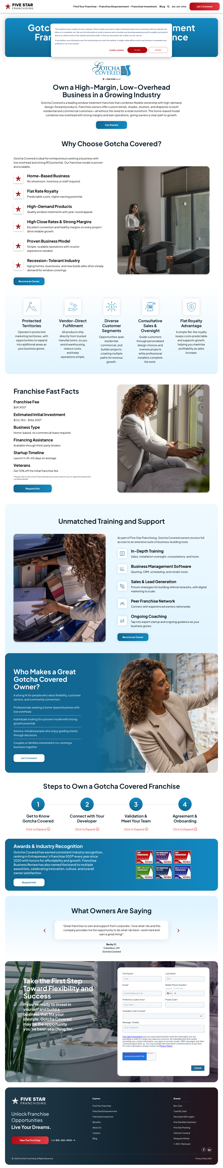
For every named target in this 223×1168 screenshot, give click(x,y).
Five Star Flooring (182, 1127)
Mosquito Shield (181, 1138)
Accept (137, 50)
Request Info (33, 488)
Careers (96, 1133)
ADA (210, 1158)
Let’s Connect (29, 758)
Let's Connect (205, 6)
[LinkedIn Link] (209, 1150)
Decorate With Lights (184, 1116)
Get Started (111, 124)
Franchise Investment (144, 6)
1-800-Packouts (182, 1143)
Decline (158, 50)
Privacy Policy (147, 35)
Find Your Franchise (85, 6)
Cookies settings (116, 50)
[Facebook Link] (204, 1150)
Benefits (97, 1122)
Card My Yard (180, 1111)
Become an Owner (29, 281)
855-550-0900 (64, 1140)
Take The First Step (30, 1140)
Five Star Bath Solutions (185, 1122)
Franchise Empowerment (114, 6)
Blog (162, 6)
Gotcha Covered (182, 1133)
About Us (97, 1127)
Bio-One (178, 1105)
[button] (44, 930)
